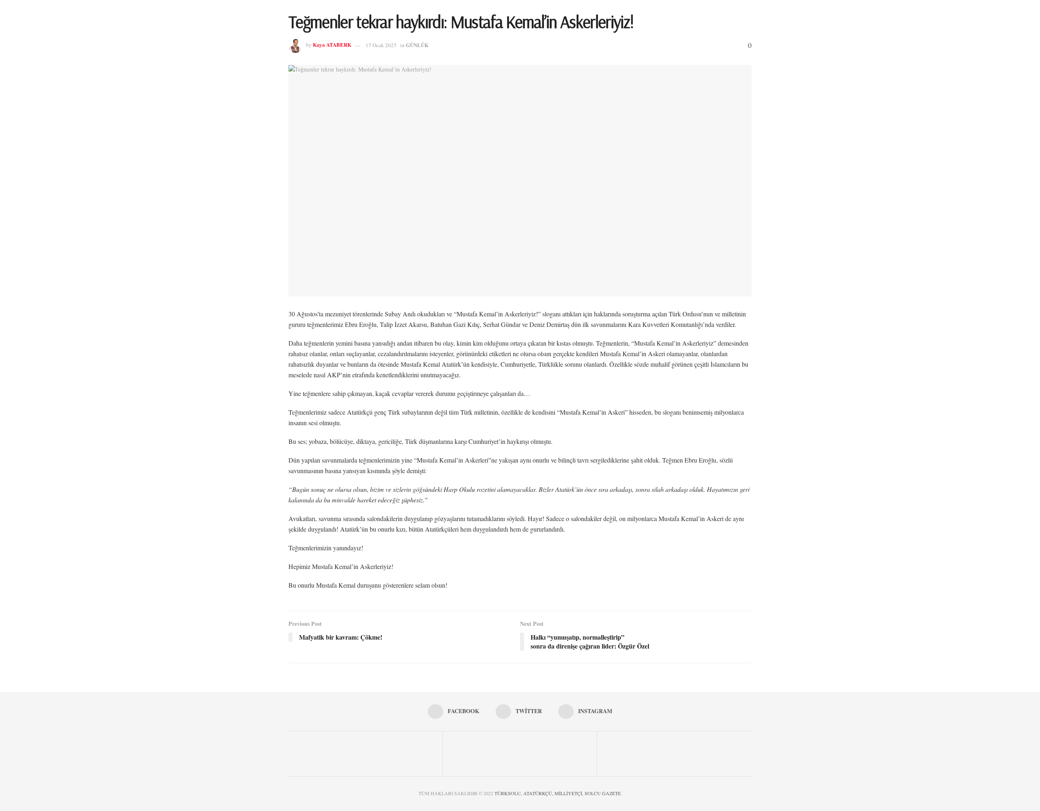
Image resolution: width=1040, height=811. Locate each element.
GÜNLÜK (417, 45)
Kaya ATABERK (332, 45)
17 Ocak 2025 (381, 45)
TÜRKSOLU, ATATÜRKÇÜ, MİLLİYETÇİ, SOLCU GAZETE (557, 793)
